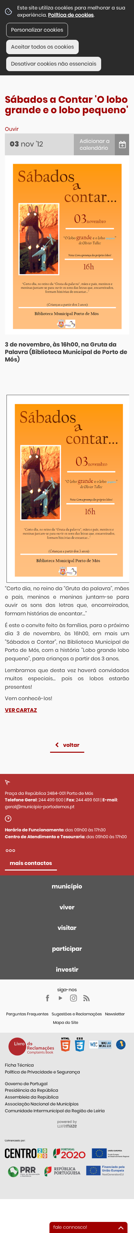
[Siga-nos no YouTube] (60, 998)
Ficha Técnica (19, 1065)
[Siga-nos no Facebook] (47, 998)
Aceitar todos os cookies (42, 47)
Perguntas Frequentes (27, 1014)
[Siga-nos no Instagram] (73, 998)
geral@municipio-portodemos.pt (39, 807)
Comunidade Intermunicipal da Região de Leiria (55, 1111)
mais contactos (31, 863)
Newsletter (115, 1014)
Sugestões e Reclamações (77, 1014)
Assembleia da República (32, 1097)
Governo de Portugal (26, 1084)
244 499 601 (88, 800)
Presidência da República (31, 1090)
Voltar (71, 745)
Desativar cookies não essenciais (53, 64)
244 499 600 (50, 800)
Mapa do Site (65, 1022)
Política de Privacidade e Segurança (42, 1072)
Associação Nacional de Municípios (42, 1104)
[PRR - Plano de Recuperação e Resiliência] (67, 1148)
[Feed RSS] (86, 998)
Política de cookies (71, 14)
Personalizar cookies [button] (37, 30)
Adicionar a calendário (95, 144)
